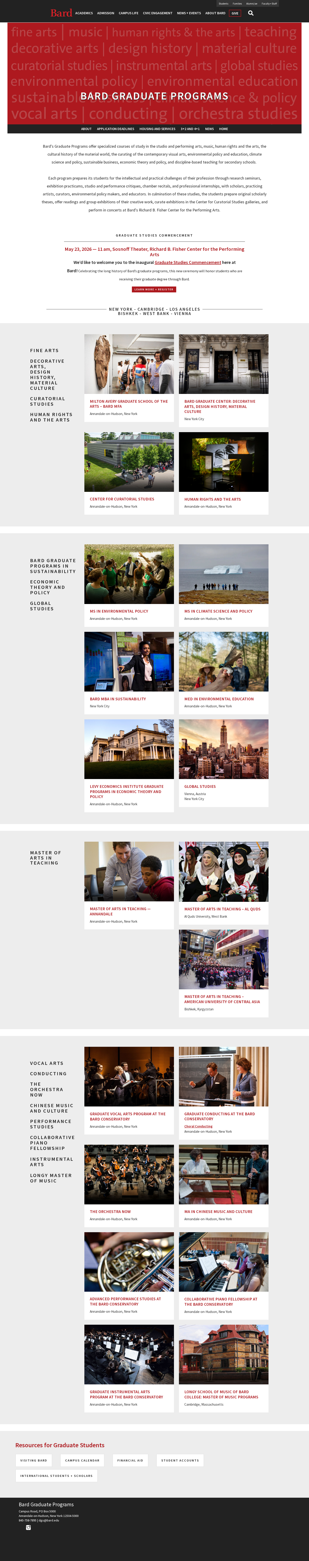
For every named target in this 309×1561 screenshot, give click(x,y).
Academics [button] (84, 13)
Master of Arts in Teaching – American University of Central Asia (222, 999)
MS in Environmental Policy (119, 611)
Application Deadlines (115, 129)
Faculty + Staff (269, 3)
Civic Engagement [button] (158, 13)
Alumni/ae (251, 3)
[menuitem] (86, 128)
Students (223, 3)
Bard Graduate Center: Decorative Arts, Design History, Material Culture (219, 406)
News (209, 129)
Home (223, 129)
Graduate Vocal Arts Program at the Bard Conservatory (128, 1116)
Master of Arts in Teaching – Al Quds (222, 909)
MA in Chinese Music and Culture (218, 1211)
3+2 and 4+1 (190, 129)
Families (237, 3)
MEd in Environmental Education (219, 698)
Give (235, 13)
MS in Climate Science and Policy (218, 611)
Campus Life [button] (128, 13)
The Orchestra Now (110, 1211)
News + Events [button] (189, 13)
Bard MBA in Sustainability (118, 698)
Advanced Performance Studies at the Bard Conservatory (125, 1301)
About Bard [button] (215, 13)
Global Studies (200, 786)
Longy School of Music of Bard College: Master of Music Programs (221, 1394)
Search (253, 14)
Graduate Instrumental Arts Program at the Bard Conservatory (126, 1394)
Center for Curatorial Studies (122, 499)
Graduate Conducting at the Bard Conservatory (219, 1116)
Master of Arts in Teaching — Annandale (120, 911)
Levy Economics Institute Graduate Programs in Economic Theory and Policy (127, 791)
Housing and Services (157, 129)
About (86, 129)
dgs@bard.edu (49, 1520)
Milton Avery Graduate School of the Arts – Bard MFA (129, 404)
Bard (61, 12)
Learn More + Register (154, 289)
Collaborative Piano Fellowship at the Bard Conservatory (220, 1301)
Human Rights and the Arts (212, 499)
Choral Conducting (198, 1126)
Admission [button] (105, 13)
